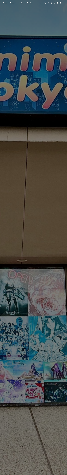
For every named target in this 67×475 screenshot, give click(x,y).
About (12, 3)
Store (5, 3)
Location (21, 3)
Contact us (31, 3)
